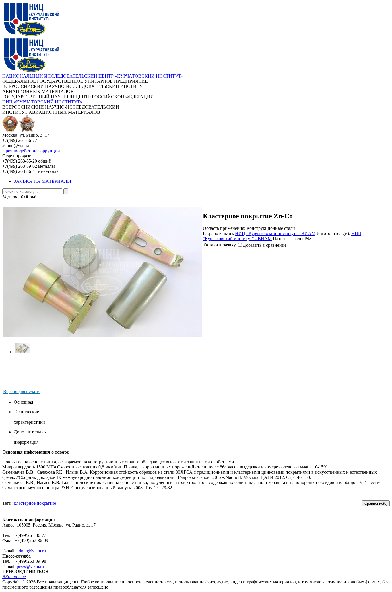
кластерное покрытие (35, 503)
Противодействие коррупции (31, 150)
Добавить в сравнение (264, 245)
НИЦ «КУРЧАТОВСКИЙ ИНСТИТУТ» (42, 101)
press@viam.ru (30, 566)
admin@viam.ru (31, 550)
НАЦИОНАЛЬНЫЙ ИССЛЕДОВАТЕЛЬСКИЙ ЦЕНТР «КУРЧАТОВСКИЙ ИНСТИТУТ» (92, 76)
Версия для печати (21, 391)
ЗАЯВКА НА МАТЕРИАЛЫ (42, 181)
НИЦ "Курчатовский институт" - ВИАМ (275, 233)
